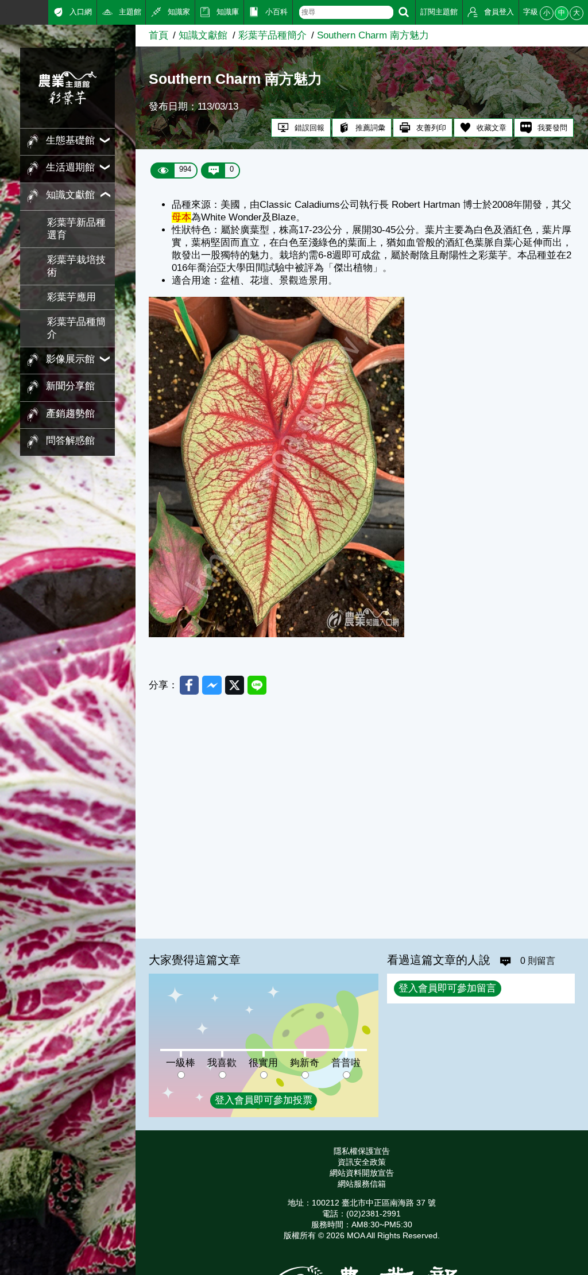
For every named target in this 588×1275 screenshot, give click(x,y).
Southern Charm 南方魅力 (373, 35)
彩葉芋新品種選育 (76, 229)
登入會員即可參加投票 (263, 1100)
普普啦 (346, 1062)
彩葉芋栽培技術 (76, 266)
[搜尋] (404, 12)
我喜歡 (222, 1062)
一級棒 (180, 1062)
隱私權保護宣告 (362, 1151)
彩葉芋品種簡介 (76, 328)
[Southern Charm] (276, 634)
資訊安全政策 (362, 1162)
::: (4, 11)
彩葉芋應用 (71, 297)
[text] (346, 12)
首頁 (158, 35)
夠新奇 (304, 1062)
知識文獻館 (203, 35)
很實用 (263, 1062)
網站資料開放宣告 (362, 1172)
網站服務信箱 (362, 1183)
